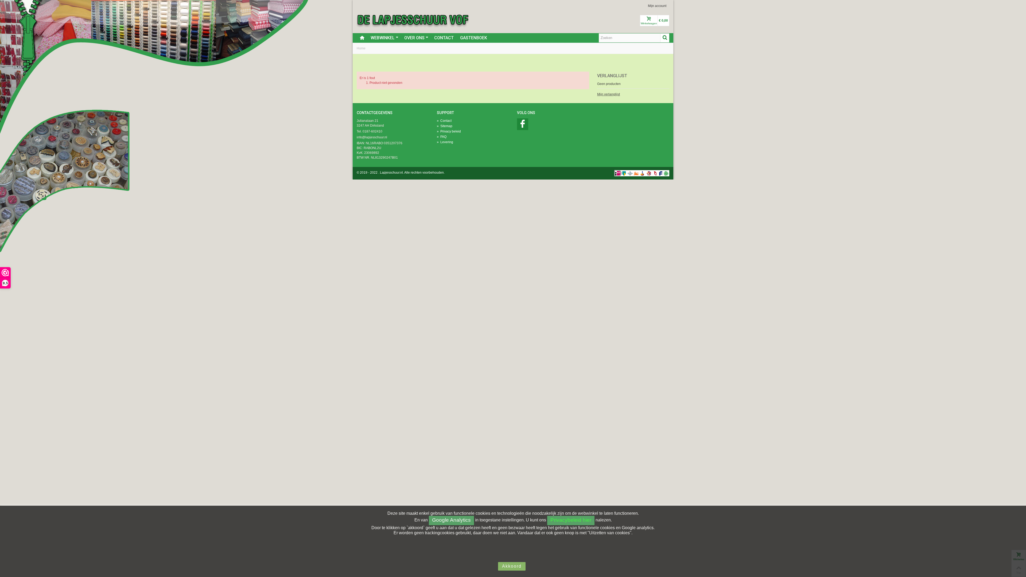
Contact (444, 37)
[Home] (362, 38)
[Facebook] (522, 124)
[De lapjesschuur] (413, 19)
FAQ (441, 137)
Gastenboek (473, 37)
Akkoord (512, 566)
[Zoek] (664, 37)
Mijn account (657, 6)
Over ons (414, 37)
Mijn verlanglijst (608, 94)
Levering (445, 142)
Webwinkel (383, 37)
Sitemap (444, 126)
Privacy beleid (449, 131)
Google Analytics (451, 520)
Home (361, 48)
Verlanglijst (612, 75)
